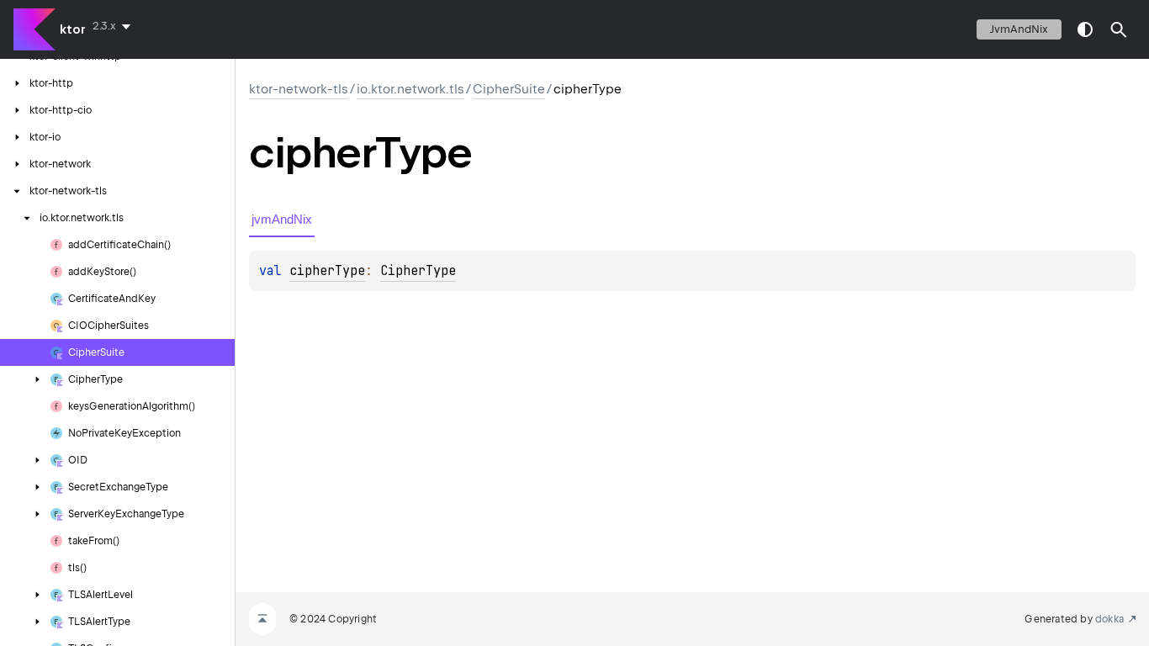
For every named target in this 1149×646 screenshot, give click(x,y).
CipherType (418, 270)
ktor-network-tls (298, 89)
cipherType (327, 270)
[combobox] (114, 26)
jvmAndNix (1019, 29)
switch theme (1085, 29)
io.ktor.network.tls (410, 89)
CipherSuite (509, 89)
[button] (1119, 29)
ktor (73, 29)
